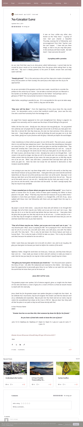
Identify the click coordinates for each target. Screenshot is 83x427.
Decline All (68, 424)
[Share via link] (24, 344)
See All (78, 359)
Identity (36, 3)
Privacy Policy (9, 425)
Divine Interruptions (46, 3)
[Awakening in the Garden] (15, 368)
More (65, 3)
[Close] (81, 424)
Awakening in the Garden (13, 378)
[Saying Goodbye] (68, 368)
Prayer (13, 3)
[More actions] (70, 14)
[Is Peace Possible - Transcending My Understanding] (41, 368)
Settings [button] (60, 424)
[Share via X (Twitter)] (16, 344)
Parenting (58, 3)
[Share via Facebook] (12, 344)
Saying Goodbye (63, 378)
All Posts (5, 3)
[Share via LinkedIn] (20, 344)
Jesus (13, 339)
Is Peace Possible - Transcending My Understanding (38, 379)
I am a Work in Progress (24, 3)
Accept (76, 424)
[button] (77, 3)
